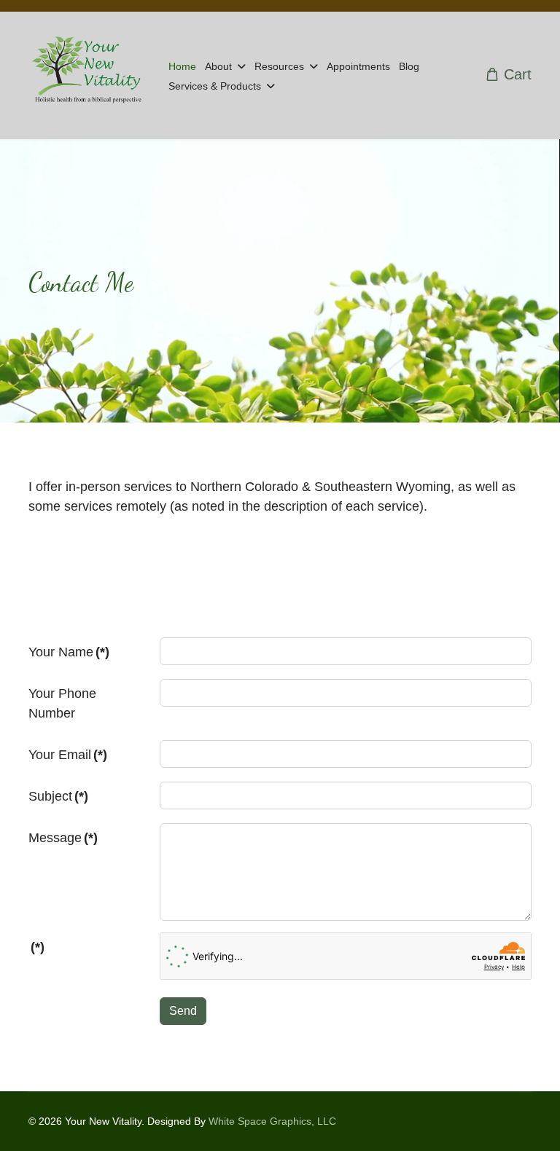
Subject (58, 796)
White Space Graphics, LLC (272, 1121)
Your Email (67, 754)
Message (63, 837)
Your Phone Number (62, 703)
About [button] (218, 66)
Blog (409, 66)
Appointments (358, 66)
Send (183, 1011)
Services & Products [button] (214, 86)
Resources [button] (279, 66)
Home (182, 66)
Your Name (68, 652)
